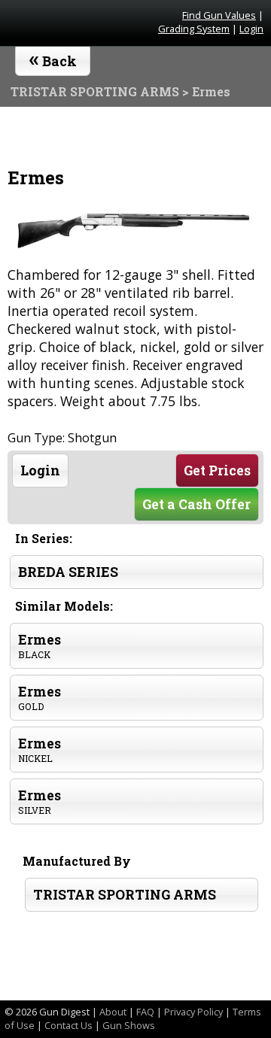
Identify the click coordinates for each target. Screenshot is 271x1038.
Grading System (194, 28)
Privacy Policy (193, 1011)
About (112, 1011)
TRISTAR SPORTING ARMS (124, 894)
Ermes (39, 645)
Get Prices (217, 470)
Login (251, 28)
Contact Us (68, 1025)
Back (53, 58)
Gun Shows (128, 1025)
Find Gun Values (219, 15)
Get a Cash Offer (196, 504)
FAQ (145, 1011)
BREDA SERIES (68, 572)
